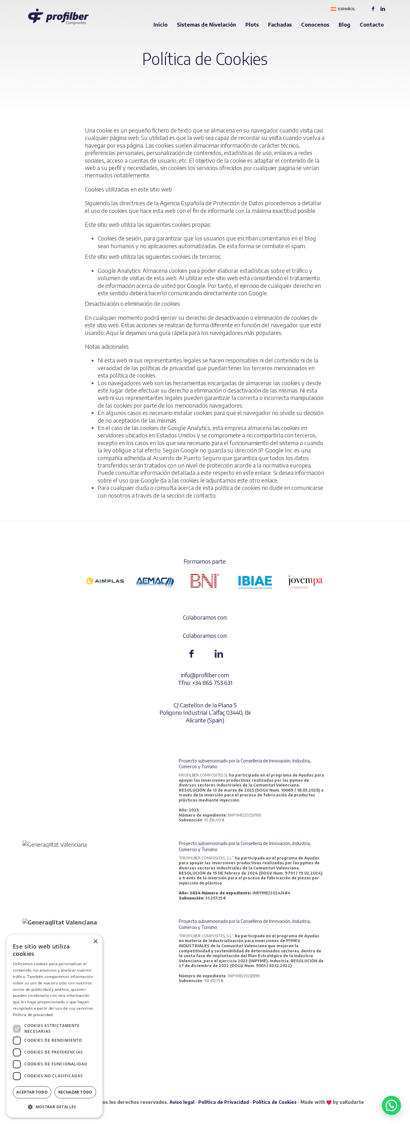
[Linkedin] (383, 8)
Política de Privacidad (223, 1102)
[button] (391, 1105)
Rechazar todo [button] (75, 1092)
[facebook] (373, 8)
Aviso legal (181, 1102)
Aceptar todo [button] (32, 1092)
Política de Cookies (275, 1102)
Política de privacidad (33, 1014)
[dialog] (54, 1026)
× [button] (95, 941)
